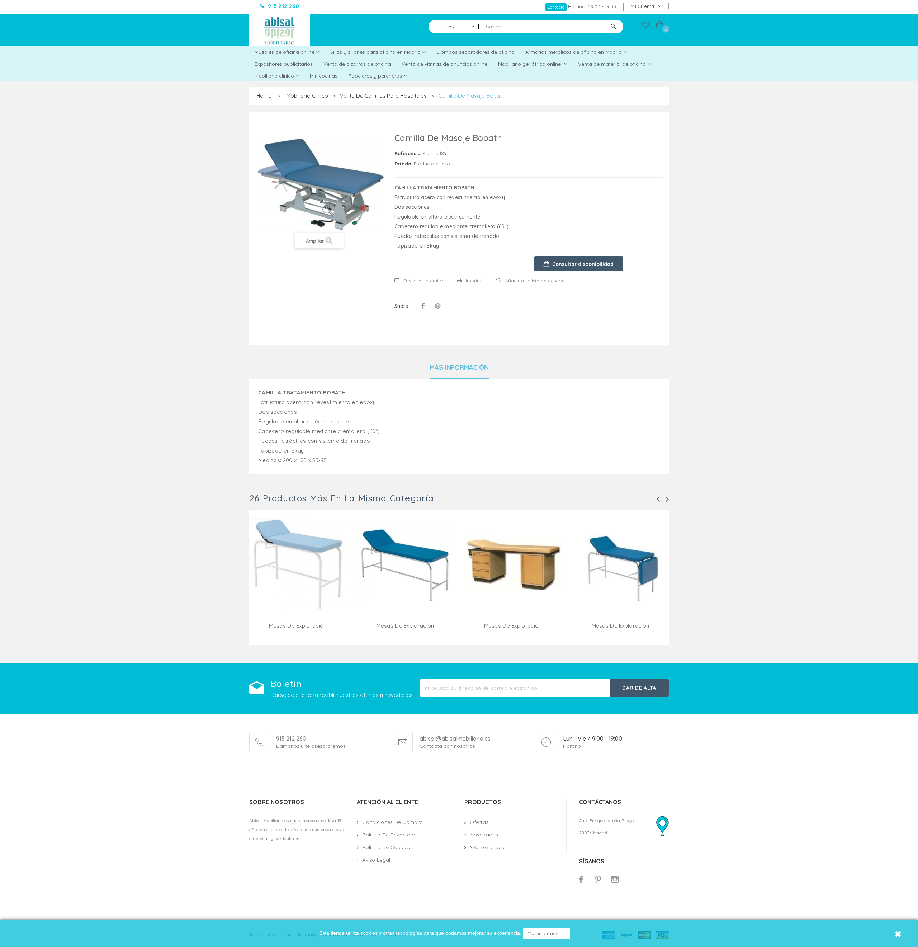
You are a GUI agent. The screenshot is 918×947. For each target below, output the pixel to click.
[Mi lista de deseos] (645, 27)
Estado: (403, 164)
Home (263, 95)
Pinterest (437, 306)
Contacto (556, 7)
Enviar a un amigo (424, 280)
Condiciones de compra (392, 822)
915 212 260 (291, 738)
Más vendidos (487, 847)
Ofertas (479, 822)
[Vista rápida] (297, 572)
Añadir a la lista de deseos (534, 280)
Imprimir (475, 280)
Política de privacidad (389, 834)
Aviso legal (376, 860)
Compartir (423, 306)
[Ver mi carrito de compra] (659, 26)
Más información (546, 933)
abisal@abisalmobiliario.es (455, 739)
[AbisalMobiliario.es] (279, 30)
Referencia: (408, 153)
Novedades (484, 834)
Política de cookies (386, 847)
